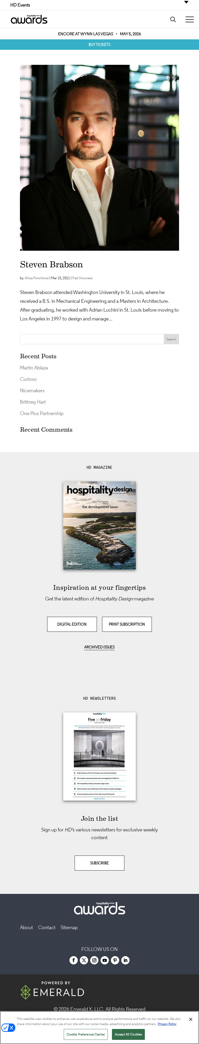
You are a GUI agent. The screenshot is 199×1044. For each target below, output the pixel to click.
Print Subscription (127, 624)
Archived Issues (99, 647)
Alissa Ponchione (37, 278)
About (26, 927)
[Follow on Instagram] (94, 960)
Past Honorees (82, 278)
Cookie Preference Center (86, 1034)
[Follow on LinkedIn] (125, 960)
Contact (46, 927)
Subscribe (99, 863)
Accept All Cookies (128, 1034)
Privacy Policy (167, 1024)
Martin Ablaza (34, 367)
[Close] (190, 1019)
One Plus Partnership (41, 413)
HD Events (20, 5)
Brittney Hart (33, 401)
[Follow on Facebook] (73, 960)
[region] (99, 1027)
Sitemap (69, 927)
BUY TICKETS (99, 44)
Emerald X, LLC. (87, 1009)
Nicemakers (32, 390)
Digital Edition (72, 624)
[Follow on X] (84, 960)
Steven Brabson (51, 264)
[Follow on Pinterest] (115, 960)
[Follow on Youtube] (105, 960)
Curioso (28, 379)
